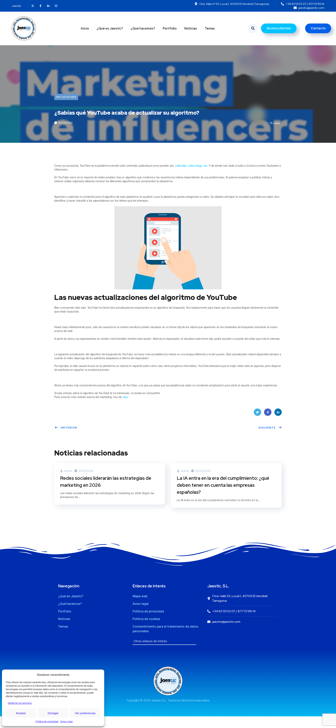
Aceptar (21, 713)
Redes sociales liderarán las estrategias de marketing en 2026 (105, 481)
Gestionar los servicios (20, 702)
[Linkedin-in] (48, 6)
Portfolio (170, 28)
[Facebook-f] (40, 6)
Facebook (267, 412)
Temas (210, 28)
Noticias (190, 28)
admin (68, 471)
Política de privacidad (47, 721)
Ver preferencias (85, 713)
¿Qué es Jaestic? (110, 28)
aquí (125, 397)
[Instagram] (56, 6)
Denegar (53, 713)
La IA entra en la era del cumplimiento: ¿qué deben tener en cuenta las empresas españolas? (223, 485)
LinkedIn (278, 412)
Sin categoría (66, 96)
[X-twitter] (32, 6)
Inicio (85, 28)
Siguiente (267, 427)
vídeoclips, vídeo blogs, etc (191, 165)
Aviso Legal (66, 721)
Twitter (257, 412)
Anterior (69, 427)
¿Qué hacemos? (143, 28)
